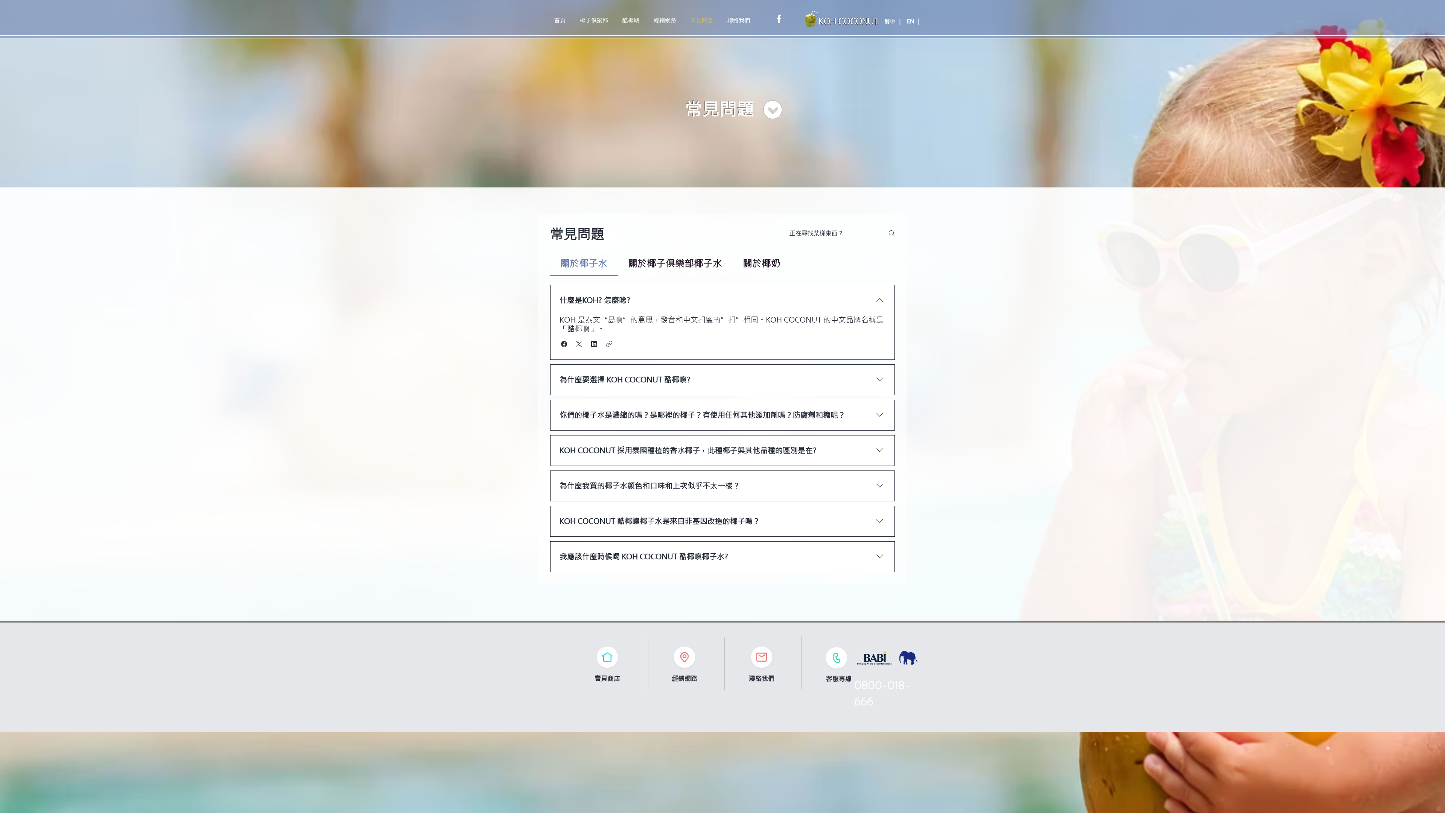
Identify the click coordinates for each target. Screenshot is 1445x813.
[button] (564, 344)
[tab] (584, 263)
